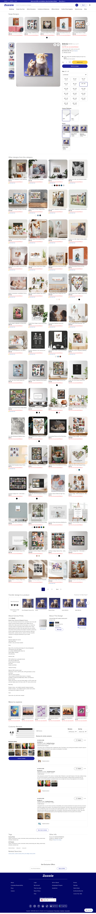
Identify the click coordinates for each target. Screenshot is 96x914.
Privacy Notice (57, 910)
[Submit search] (76, 5)
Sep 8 (65, 57)
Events (11, 1)
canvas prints (11, 853)
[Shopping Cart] (89, 5)
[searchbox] (46, 5)
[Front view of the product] (38, 65)
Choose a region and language (46, 897)
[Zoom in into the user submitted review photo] (12, 746)
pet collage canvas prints (29, 853)
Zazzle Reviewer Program (42, 745)
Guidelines (62, 910)
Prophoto (76, 50)
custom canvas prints (19, 853)
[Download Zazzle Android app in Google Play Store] (63, 906)
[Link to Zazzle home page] (9, 5)
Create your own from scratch (43, 629)
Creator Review (40, 774)
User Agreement (50, 910)
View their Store (58, 627)
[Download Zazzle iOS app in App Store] (54, 906)
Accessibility (67, 910)
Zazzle (6, 1)
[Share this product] (54, 44)
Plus (16, 1)
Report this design (82, 627)
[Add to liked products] (58, 44)
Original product (45, 761)
